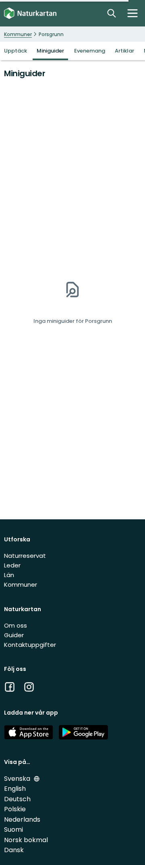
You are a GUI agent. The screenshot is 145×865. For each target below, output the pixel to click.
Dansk (14, 850)
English (15, 788)
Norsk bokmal (26, 840)
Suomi (13, 829)
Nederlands (22, 819)
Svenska (18, 778)
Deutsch (17, 799)
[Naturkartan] (30, 13)
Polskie (15, 809)
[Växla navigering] (132, 13)
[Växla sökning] (111, 13)
